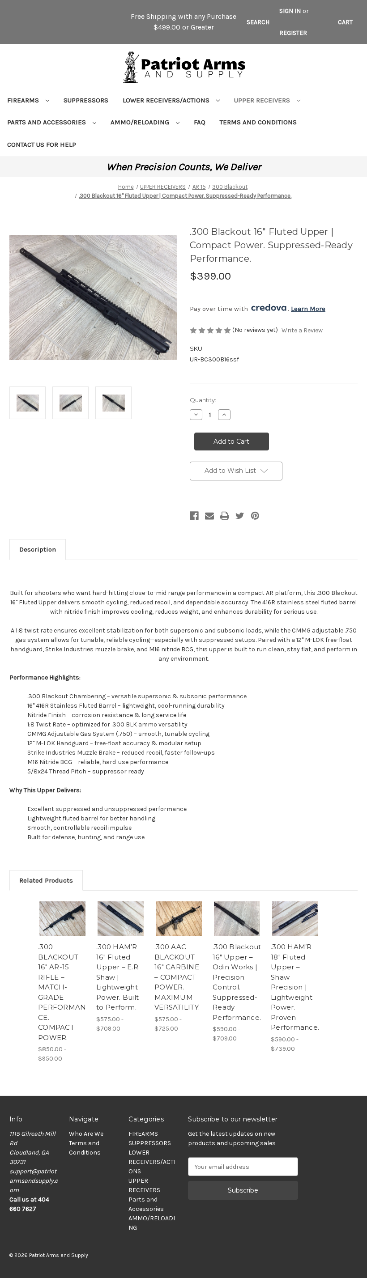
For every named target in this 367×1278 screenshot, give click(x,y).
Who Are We (86, 1134)
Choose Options (62, 929)
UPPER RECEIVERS (263, 100)
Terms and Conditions (258, 122)
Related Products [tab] (46, 880)
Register (293, 33)
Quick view (62, 907)
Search (258, 22)
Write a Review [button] (302, 330)
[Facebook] (194, 516)
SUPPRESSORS (86, 100)
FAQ (199, 122)
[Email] (209, 516)
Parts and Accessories (47, 122)
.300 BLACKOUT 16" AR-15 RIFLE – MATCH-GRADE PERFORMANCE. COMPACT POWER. (62, 992)
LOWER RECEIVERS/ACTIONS (167, 100)
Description (37, 549)
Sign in (290, 11)
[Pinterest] (255, 516)
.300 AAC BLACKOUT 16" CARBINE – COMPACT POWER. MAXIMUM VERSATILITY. (177, 977)
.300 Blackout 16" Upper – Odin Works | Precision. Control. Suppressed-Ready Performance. (237, 982)
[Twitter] (239, 516)
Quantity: (203, 399)
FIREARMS (24, 100)
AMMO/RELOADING (141, 122)
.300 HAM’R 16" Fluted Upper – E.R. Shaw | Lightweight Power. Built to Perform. (118, 977)
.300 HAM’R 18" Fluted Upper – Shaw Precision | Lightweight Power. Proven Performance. (295, 987)
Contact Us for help (41, 144)
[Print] (224, 516)
